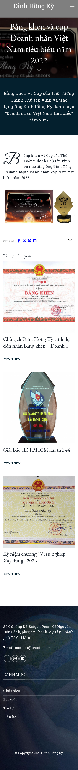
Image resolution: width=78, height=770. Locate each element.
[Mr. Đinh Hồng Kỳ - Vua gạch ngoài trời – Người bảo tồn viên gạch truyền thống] (34, 6)
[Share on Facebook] (19, 241)
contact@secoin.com (33, 647)
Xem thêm (12, 359)
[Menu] (72, 6)
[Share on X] (24, 241)
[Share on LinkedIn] (34, 241)
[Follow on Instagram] (15, 658)
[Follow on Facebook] (7, 658)
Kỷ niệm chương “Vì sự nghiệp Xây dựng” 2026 (34, 557)
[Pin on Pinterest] (29, 241)
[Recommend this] (71, 240)
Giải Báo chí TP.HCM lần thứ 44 (36, 450)
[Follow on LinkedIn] (22, 658)
